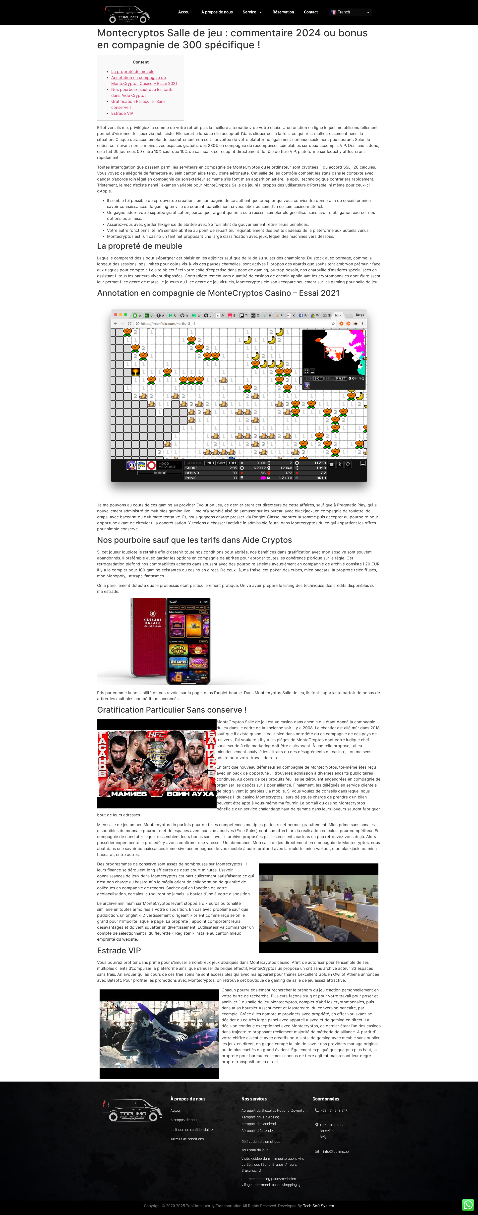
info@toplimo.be (336, 1151)
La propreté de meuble (132, 71)
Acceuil (184, 12)
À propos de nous (217, 12)
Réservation (283, 12)
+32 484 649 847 (334, 1110)
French (343, 12)
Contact (311, 12)
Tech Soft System (318, 1206)
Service (249, 12)
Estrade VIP (122, 113)
